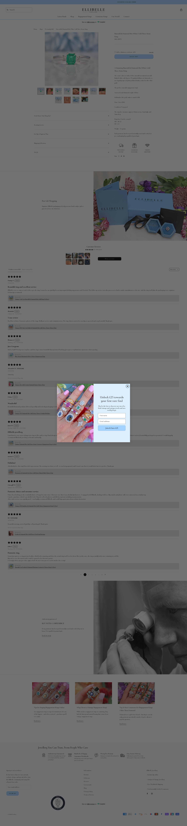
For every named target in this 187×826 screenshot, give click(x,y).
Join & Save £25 (111, 428)
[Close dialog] (127, 386)
